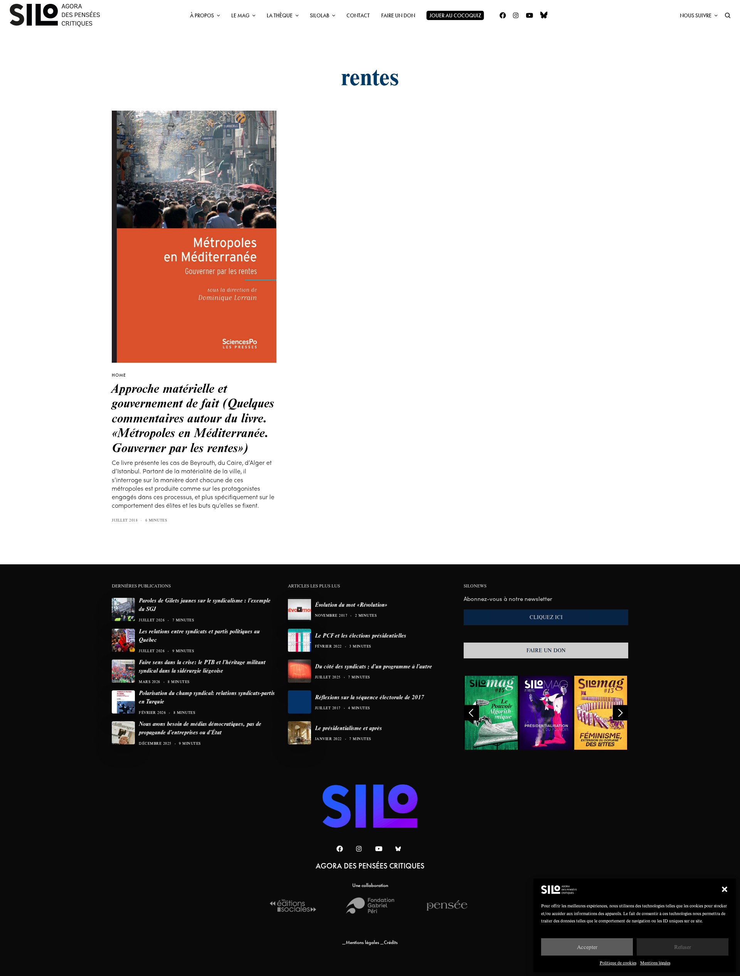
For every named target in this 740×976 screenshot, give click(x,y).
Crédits (391, 942)
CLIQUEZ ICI (546, 617)
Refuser (682, 947)
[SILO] (59, 15)
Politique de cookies (618, 963)
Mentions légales (655, 963)
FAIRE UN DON (546, 650)
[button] (724, 889)
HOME (119, 375)
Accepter (587, 947)
